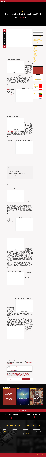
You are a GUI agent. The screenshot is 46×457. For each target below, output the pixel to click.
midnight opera (27, 374)
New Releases (34, 56)
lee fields (22, 374)
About (4, 432)
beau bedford (16, 373)
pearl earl (8, 375)
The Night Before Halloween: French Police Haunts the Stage (23, 396)
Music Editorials (35, 55)
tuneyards (28, 375)
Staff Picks (34, 60)
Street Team (34, 61)
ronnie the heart (13, 375)
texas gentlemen (18, 375)
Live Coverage (34, 53)
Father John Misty (27, 373)
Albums (34, 47)
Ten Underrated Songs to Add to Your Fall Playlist (36, 396)
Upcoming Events (35, 63)
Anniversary (34, 48)
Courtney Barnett (21, 373)
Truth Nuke (36, 86)
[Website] (15, 370)
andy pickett (12, 373)
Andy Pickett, (28, 362)
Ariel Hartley (8, 94)
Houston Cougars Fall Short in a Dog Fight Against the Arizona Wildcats (9, 396)
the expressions (23, 375)
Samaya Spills (36, 95)
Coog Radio (22, 17)
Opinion (34, 57)
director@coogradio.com (27, 433)
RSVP (34, 84)
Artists (34, 49)
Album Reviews (35, 46)
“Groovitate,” (11, 131)
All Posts (5, 430)
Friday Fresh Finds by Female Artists (12, 415)
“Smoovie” (8, 131)
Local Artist (34, 54)
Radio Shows (5, 431)
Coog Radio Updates (23, 11)
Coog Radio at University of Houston (23, 425)
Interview (34, 52)
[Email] (16, 370)
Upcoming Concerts (35, 62)
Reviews (34, 59)
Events (34, 51)
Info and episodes (38, 79)
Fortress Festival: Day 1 (34, 414)
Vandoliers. (10, 363)
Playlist (34, 58)
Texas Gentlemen (29, 274)
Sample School (36, 93)
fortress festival (9, 374)
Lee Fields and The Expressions (10, 141)
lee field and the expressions (17, 374)
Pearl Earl (8, 89)
